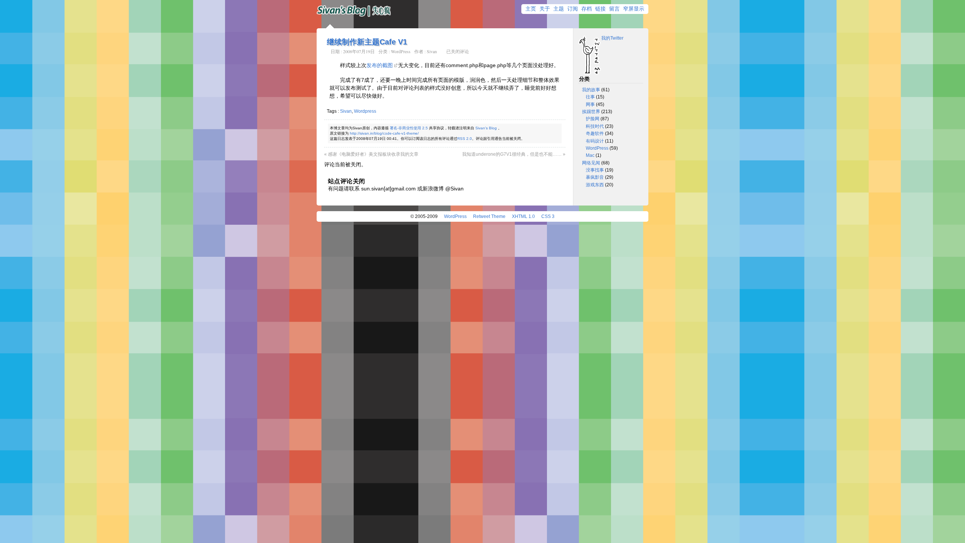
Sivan (432, 51)
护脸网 (592, 118)
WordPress (401, 51)
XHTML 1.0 (523, 216)
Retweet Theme (489, 216)
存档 (586, 9)
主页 (530, 9)
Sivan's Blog (486, 128)
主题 (558, 9)
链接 (600, 9)
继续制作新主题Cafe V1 (367, 42)
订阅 (572, 9)
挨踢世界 (591, 111)
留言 (614, 9)
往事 (590, 97)
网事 (590, 104)
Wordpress (365, 111)
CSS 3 (547, 216)
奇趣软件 (595, 133)
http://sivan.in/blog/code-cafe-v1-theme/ (384, 133)
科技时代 (595, 126)
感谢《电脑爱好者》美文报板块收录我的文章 (373, 154)
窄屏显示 (633, 9)
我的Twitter (612, 38)
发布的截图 (379, 65)
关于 (544, 9)
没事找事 (595, 170)
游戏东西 (595, 184)
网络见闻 (591, 163)
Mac (590, 155)
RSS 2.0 (464, 139)
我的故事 (591, 89)
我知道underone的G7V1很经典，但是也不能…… (512, 154)
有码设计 (595, 141)
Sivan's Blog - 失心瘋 (354, 11)
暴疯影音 (595, 177)
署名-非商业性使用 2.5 (409, 128)
